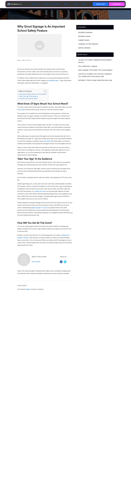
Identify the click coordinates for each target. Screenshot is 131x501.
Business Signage (85, 32)
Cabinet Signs (83, 40)
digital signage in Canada (39, 207)
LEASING (83, 4)
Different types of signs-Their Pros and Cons (95, 80)
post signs (22, 109)
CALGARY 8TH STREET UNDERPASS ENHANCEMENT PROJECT (95, 61)
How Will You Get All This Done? (29, 98)
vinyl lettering (47, 141)
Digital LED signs (40, 191)
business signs (84, 36)
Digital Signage (84, 48)
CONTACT (76, 4)
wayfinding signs (53, 80)
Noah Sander (36, 261)
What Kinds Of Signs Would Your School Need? (33, 94)
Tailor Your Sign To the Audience (29, 96)
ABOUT (66, 4)
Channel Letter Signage (88, 44)
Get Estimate (117, 4)
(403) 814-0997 (100, 4)
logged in (28, 289)
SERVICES (47, 4)
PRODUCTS (35, 4)
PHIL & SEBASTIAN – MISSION (87, 66)
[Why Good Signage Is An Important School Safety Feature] (39, 45)
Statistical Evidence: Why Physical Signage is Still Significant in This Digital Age (95, 75)
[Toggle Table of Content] (44, 91)
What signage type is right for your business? (95, 70)
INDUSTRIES (55, 4)
